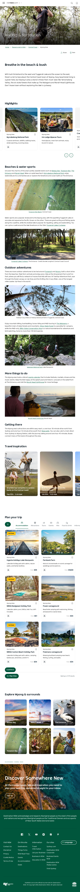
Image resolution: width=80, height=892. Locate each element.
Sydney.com (51, 846)
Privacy (6, 854)
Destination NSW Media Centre (53, 864)
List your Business (38, 852)
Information (37, 842)
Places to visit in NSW (19, 47)
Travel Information (36, 848)
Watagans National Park (34, 367)
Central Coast (32, 47)
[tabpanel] (40, 22)
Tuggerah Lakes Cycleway (19, 261)
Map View (13, 676)
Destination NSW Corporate (53, 851)
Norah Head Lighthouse (36, 418)
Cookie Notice (8, 857)
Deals (20, 865)
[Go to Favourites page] (77, 3)
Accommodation (9, 761)
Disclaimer (7, 850)
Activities (16, 761)
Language (68, 842)
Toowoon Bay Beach (35, 212)
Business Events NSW (52, 858)
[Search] (72, 3)
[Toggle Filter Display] (8, 524)
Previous (66, 155)
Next (71, 155)
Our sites (50, 842)
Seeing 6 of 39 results (67, 676)
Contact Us (7, 846)
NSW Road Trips (23, 854)
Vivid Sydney (51, 868)
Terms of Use (8, 861)
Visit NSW (7, 842)
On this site (22, 842)
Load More (10, 669)
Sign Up (10, 795)
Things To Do (22, 850)
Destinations (22, 846)
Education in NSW (38, 860)
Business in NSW (38, 856)
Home (7, 47)
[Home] (12, 3)
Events (21, 761)
